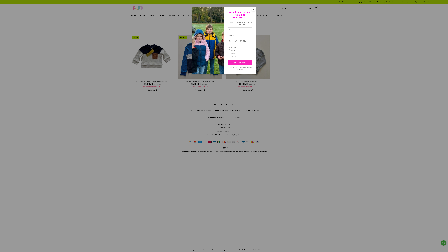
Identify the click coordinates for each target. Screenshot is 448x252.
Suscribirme (240, 63)
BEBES (233, 50)
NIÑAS (233, 53)
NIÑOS (233, 57)
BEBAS (233, 47)
